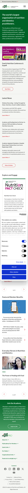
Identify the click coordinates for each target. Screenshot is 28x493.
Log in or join (14, 426)
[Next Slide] (24, 289)
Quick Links (5, 447)
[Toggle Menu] (24, 6)
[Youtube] (14, 472)
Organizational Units (8, 454)
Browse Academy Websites (9, 1)
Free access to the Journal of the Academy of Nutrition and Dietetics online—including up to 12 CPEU (12, 319)
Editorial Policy (18, 477)
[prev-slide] (4, 394)
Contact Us (9, 477)
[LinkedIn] (14, 469)
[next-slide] (24, 394)
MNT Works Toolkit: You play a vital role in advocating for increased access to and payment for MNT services (12, 329)
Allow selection (14, 272)
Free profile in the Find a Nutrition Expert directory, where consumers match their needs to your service (12, 339)
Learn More (5, 115)
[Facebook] (5, 469)
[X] (22, 469)
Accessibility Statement (14, 483)
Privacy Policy (8, 479)
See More (7, 89)
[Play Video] (14, 362)
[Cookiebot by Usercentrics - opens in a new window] (19, 215)
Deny (14, 277)
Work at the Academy (14, 481)
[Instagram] (9, 469)
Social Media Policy (19, 479)
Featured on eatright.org (9, 458)
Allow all (14, 267)
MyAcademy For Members (9, 443)
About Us (4, 439)
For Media (5, 451)
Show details (19, 262)
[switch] (24, 246)
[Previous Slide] (4, 289)
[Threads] (18, 469)
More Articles (9, 165)
